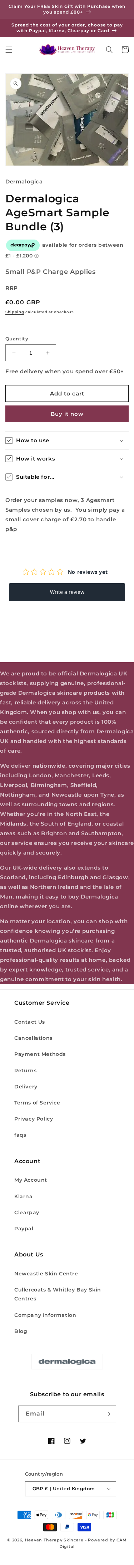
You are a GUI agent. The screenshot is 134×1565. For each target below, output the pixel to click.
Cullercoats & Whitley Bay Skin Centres (57, 1294)
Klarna (23, 1196)
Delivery (26, 1086)
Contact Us (29, 1022)
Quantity (16, 338)
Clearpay (26, 1212)
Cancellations (33, 1038)
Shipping (14, 312)
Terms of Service (37, 1102)
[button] (9, 50)
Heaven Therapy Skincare (54, 1539)
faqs (20, 1135)
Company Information (45, 1315)
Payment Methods (40, 1054)
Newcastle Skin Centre (46, 1273)
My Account (30, 1180)
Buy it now (67, 413)
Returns (25, 1070)
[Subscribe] (108, 1414)
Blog (20, 1331)
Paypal (24, 1228)
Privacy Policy (33, 1119)
